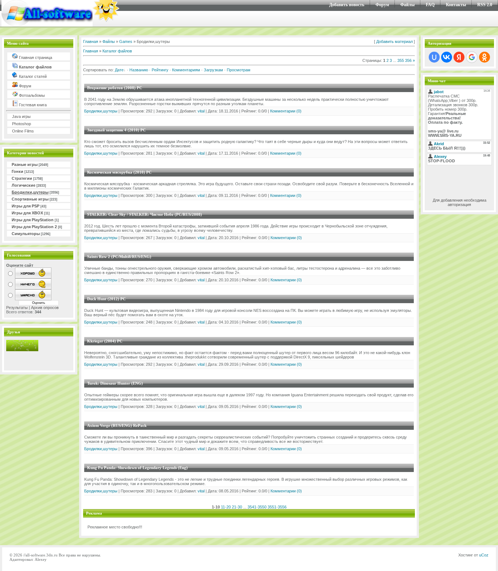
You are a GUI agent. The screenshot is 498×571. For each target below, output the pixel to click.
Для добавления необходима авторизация (459, 202)
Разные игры (25, 164)
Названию (138, 70)
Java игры (21, 116)
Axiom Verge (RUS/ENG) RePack (117, 425)
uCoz (484, 555)
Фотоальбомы (31, 95)
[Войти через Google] (472, 57)
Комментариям (186, 70)
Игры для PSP (25, 206)
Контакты (456, 4)
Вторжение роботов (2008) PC (114, 88)
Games (125, 41)
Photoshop (21, 124)
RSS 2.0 (484, 4)
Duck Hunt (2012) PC (106, 299)
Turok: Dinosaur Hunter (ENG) (115, 383)
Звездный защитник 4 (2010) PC (116, 130)
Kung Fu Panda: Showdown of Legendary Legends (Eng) (137, 467)
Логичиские (23, 185)
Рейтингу (160, 70)
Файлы (407, 4)
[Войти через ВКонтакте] (446, 57)
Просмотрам (238, 70)
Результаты (17, 307)
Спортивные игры (30, 199)
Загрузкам (213, 70)
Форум (382, 4)
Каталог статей (32, 76)
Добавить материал (394, 41)
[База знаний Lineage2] (22, 350)
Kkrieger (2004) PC (104, 341)
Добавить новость (346, 4)
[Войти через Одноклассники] (484, 57)
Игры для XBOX (27, 213)
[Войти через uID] (434, 57)
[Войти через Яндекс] (459, 57)
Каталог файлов (35, 67)
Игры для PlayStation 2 (34, 227)
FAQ (430, 4)
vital (201, 111)
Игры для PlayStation (33, 220)
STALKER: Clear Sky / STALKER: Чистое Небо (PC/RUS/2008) (144, 214)
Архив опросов (45, 307)
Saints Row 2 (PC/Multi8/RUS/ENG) (119, 256)
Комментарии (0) (285, 111)
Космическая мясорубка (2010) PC (119, 172)
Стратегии (22, 178)
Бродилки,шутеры (30, 192)
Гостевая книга (32, 105)
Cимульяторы (26, 233)
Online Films (23, 131)
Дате (119, 70)
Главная (90, 41)
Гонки (17, 171)
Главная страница (35, 57)
